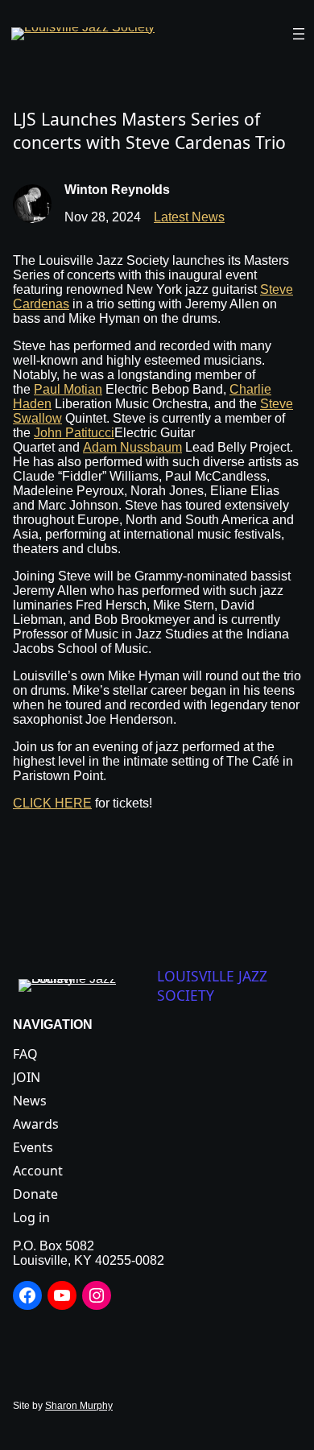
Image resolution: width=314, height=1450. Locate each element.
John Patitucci (74, 433)
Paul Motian (68, 389)
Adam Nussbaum (132, 447)
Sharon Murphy (79, 1405)
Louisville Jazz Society (212, 985)
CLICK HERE (52, 803)
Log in (31, 1217)
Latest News (189, 217)
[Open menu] (298, 33)
